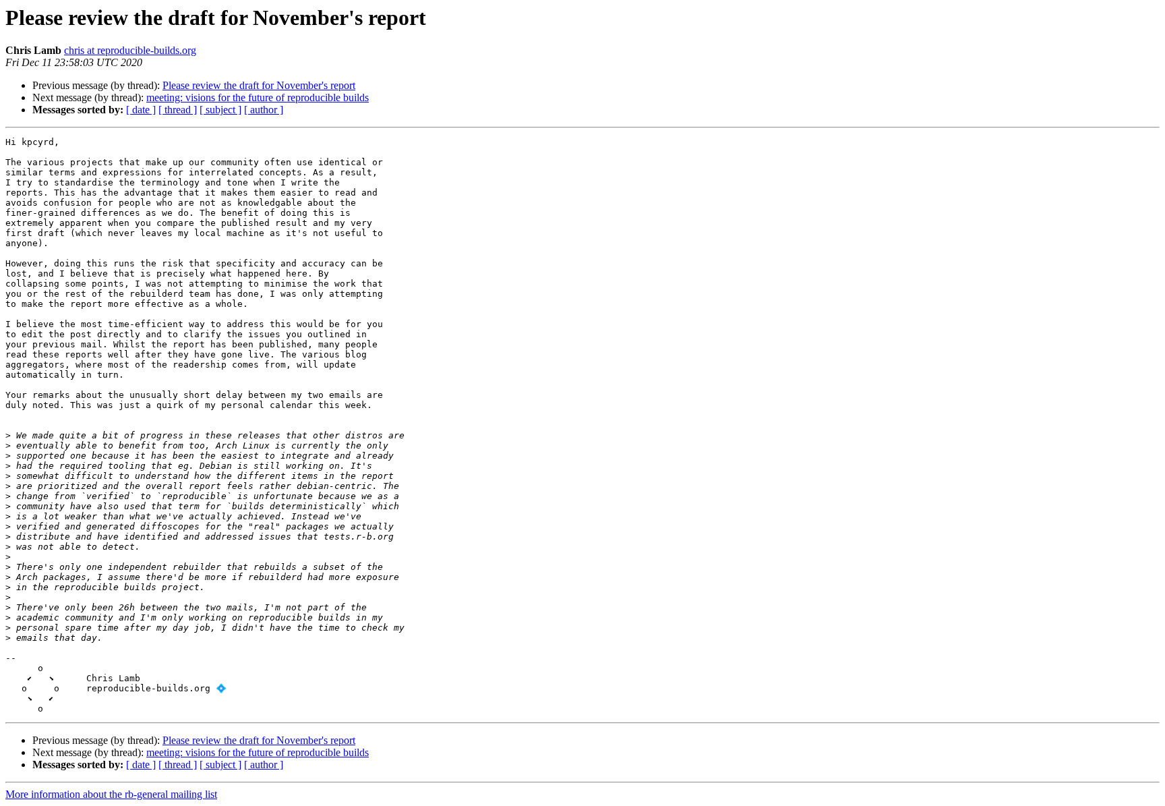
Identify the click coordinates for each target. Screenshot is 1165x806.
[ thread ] (177, 109)
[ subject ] (220, 109)
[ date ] (141, 109)
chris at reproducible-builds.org (130, 50)
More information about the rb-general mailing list (111, 794)
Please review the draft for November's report (258, 85)
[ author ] (263, 109)
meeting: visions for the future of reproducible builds (257, 97)
